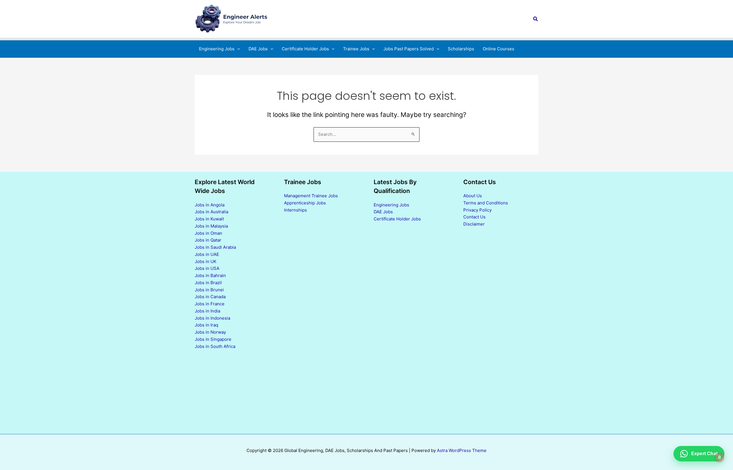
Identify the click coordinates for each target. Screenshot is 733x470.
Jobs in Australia (211, 211)
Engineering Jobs (391, 205)
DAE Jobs (383, 211)
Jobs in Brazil (208, 282)
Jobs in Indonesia (212, 318)
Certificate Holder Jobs (397, 219)
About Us (472, 195)
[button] (535, 19)
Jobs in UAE (207, 254)
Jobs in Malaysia (211, 226)
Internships (295, 210)
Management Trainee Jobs (311, 195)
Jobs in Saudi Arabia (215, 247)
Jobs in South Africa (215, 346)
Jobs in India (207, 311)
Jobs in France (209, 303)
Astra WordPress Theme (461, 450)
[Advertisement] (411, 328)
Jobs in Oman (208, 233)
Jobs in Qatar (208, 240)
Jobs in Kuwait (209, 219)
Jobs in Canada (210, 296)
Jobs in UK (205, 261)
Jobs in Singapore (213, 339)
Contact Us (474, 217)
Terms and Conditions (485, 203)
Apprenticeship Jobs (305, 203)
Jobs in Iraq (206, 325)
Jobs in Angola (209, 205)
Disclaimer (474, 224)
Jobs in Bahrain (210, 275)
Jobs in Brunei (209, 289)
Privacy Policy (477, 210)
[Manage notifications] (719, 457)
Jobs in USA (207, 268)
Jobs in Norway (210, 332)
